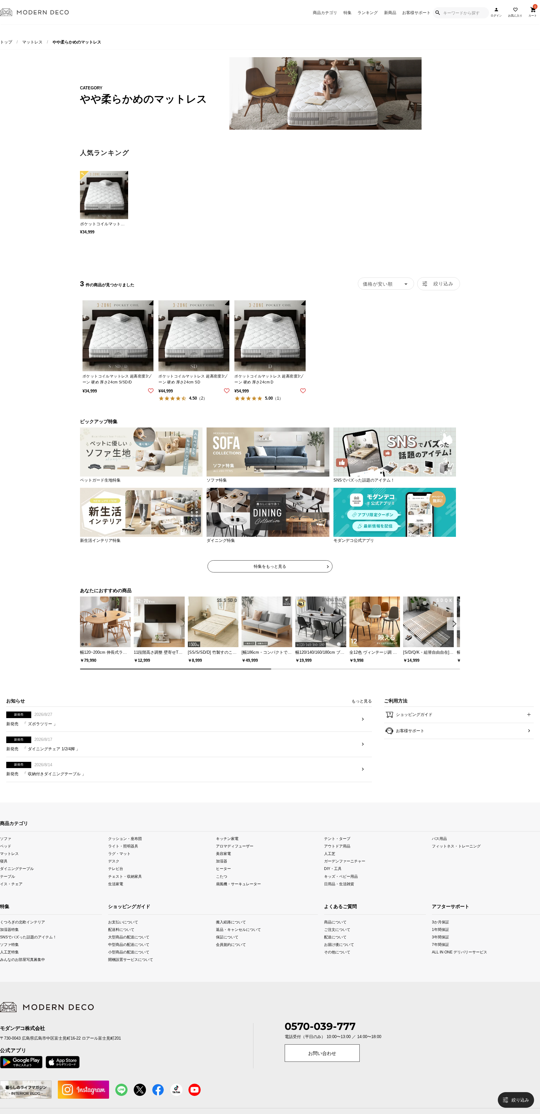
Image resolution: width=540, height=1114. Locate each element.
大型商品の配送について (128, 946)
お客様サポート (416, 12)
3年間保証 (440, 946)
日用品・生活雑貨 (339, 893)
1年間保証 (440, 939)
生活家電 (115, 893)
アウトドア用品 (337, 856)
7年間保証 (440, 954)
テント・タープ (337, 848)
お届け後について (334, 954)
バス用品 (439, 848)
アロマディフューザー (234, 856)
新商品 (390, 12)
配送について (334, 946)
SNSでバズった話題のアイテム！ (10, 946)
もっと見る (362, 711)
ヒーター (223, 878)
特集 (347, 12)
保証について (227, 946)
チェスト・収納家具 (125, 886)
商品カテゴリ (325, 12)
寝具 (4, 871)
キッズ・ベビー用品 (341, 886)
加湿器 (221, 871)
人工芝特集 (9, 961)
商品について (334, 931)
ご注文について (334, 939)
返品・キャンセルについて (237, 939)
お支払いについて (123, 931)
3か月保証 (440, 931)
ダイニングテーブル (17, 878)
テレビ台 (115, 878)
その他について (334, 961)
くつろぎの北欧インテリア (10, 931)
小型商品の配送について (128, 961)
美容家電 (223, 863)
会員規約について (231, 954)
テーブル (7, 886)
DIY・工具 (333, 878)
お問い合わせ (322, 1063)
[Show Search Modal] (437, 12)
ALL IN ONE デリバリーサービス (442, 961)
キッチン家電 (227, 848)
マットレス (32, 42)
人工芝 (329, 863)
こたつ (221, 886)
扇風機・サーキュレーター (238, 893)
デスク (113, 871)
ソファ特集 (9, 954)
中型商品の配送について (128, 954)
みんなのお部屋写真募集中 (10, 969)
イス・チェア (11, 893)
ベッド (5, 856)
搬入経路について (231, 931)
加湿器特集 (9, 939)
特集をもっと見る (270, 566)
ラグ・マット (119, 863)
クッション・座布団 (125, 848)
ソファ (5, 848)
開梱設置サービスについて (129, 969)
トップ (6, 42)
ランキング (368, 12)
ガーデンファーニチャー (344, 871)
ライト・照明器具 (123, 856)
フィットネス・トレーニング (456, 856)
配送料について (121, 939)
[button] (453, 623)
